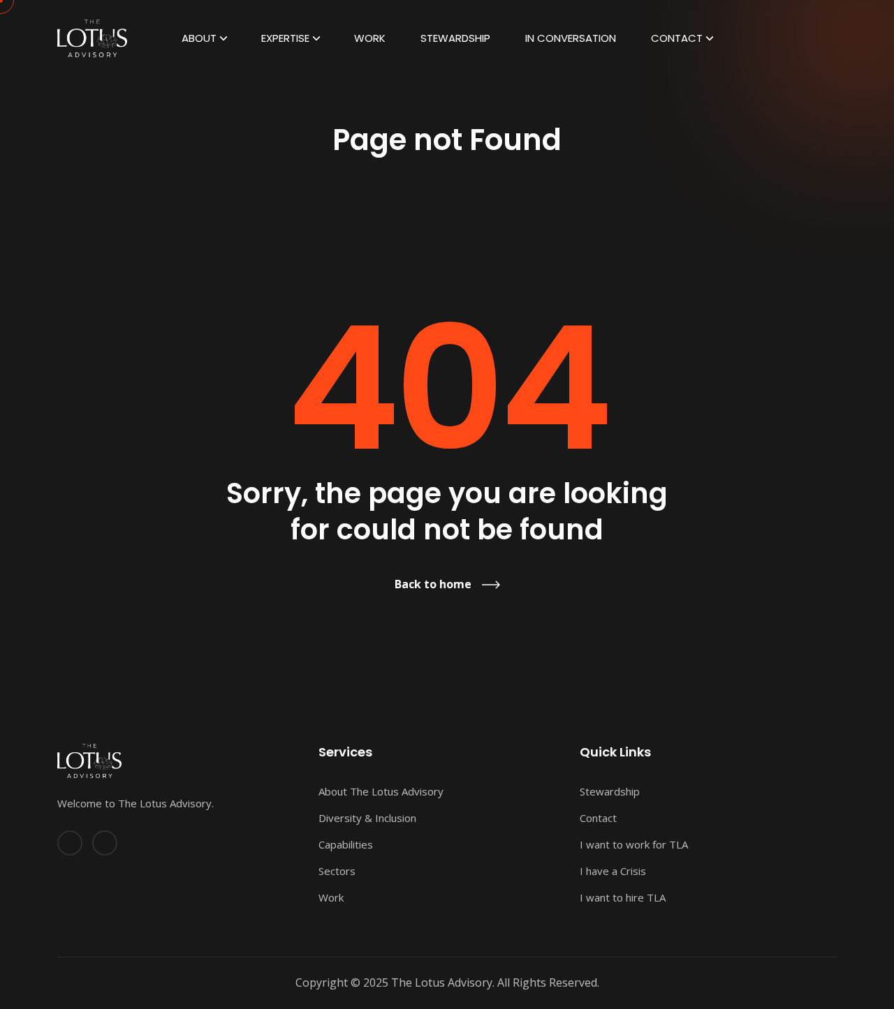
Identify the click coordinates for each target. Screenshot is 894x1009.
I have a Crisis (613, 871)
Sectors (337, 871)
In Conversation (570, 38)
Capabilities (345, 844)
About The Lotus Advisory (381, 791)
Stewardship (455, 38)
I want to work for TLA (634, 844)
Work (370, 38)
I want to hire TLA (623, 897)
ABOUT (199, 38)
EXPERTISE (285, 38)
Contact (677, 38)
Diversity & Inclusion (367, 818)
